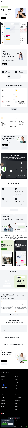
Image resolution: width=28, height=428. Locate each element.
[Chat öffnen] (26, 426)
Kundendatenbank (3, 400)
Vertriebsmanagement (3, 403)
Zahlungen (2, 385)
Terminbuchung (3, 397)
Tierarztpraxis (16, 387)
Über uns (16, 409)
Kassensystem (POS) (4, 387)
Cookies (18, 426)
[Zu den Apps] (23, 45)
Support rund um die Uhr (18, 397)
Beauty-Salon (16, 376)
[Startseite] (3, 1)
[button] (10, 314)
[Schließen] (13, 420)
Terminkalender (3, 376)
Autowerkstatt (16, 382)
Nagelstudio (16, 379)
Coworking (16, 390)
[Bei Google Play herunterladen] (17, 418)
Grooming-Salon (17, 388)
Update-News (16, 406)
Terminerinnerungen (3, 382)
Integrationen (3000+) (17, 400)
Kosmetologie (16, 385)
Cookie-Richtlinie (6, 425)
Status (21, 426)
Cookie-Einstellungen (3, 425)
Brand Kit (16, 403)
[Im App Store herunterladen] (11, 418)
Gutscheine (2, 379)
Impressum (15, 426)
